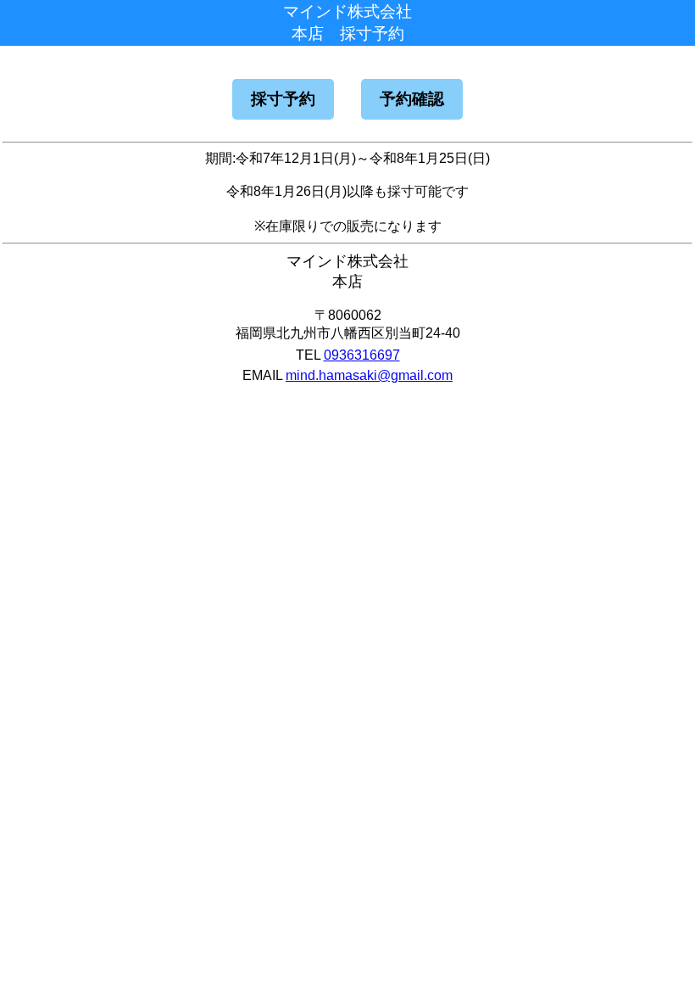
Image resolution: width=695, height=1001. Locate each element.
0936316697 (362, 355)
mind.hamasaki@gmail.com (369, 375)
